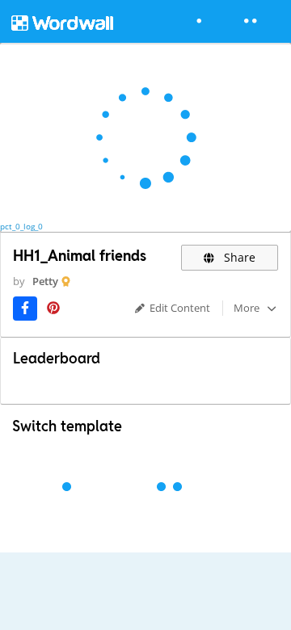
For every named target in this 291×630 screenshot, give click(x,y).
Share (238, 257)
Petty (45, 281)
